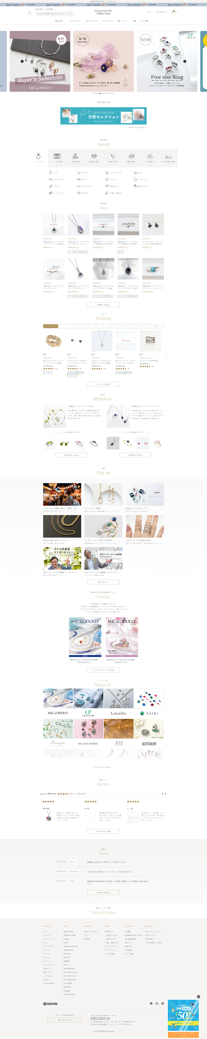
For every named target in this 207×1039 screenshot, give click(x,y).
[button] (22, 61)
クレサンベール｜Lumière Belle (138, 540)
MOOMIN (67, 957)
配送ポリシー (129, 946)
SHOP (66, 926)
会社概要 (128, 931)
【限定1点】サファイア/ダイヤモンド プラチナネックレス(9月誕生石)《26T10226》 (53, 243)
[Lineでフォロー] (162, 1003)
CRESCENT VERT (72, 358)
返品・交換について (112, 943)
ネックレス (85, 173)
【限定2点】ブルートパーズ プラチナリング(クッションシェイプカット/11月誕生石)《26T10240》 (153, 287)
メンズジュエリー (59, 193)
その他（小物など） (116, 193)
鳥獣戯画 (66, 961)
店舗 (134, 21)
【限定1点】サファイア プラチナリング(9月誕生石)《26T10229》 (128, 243)
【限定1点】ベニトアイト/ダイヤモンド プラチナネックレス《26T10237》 (78, 287)
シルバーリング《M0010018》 (149, 361)
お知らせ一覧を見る (103, 892)
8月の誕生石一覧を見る (71, 455)
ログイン (87, 935)
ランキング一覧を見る (103, 384)
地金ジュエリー (143, 186)
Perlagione (67, 991)
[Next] (165, 353)
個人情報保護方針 (130, 939)
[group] (103, 5)
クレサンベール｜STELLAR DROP (98, 540)
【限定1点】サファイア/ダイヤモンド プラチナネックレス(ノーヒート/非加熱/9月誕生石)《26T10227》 (78, 243)
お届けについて (111, 939)
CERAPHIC (149, 939)
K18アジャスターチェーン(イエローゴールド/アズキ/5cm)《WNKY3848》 (125, 362)
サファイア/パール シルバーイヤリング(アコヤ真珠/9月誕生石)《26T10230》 (152, 243)
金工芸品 (84, 193)
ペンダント (81, 326)
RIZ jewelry (67, 954)
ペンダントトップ (115, 173)
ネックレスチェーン (88, 186)
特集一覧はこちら (103, 582)
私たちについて (91, 21)
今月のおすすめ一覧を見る (136, 127)
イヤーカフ (113, 179)
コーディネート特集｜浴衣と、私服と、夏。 (60, 508)
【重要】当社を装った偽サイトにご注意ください (106, 862)
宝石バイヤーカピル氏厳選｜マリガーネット (60, 572)
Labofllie (66, 939)
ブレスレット (142, 179)
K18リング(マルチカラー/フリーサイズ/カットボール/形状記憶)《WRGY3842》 (53, 362)
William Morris (68, 950)
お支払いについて (112, 935)
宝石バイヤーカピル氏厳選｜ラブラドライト (101, 572)
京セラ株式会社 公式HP (154, 943)
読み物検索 (50, 9)
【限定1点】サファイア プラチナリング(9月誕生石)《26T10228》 (103, 243)
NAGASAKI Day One (71, 972)
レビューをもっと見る (103, 831)
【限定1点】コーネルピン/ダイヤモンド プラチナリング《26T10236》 (53, 287)
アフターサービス (110, 950)
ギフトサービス (107, 21)
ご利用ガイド (109, 931)
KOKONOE (67, 987)
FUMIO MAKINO (69, 994)
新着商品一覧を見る (103, 305)
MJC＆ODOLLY (69, 931)
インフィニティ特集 (92, 508)
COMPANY (129, 926)
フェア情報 (144, 21)
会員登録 (87, 939)
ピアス (140, 173)
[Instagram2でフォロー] (157, 1003)
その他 (156, 326)
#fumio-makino (74, 872)
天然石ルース (113, 186)
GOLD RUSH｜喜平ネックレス (55, 540)
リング (55, 173)
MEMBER (87, 926)
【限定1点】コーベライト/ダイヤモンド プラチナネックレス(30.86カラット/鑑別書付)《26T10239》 (128, 287)
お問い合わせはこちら (65, 1020)
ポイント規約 (129, 954)
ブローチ (56, 186)
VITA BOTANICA (70, 976)
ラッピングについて (111, 946)
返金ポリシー (129, 943)
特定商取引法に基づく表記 (133, 935)
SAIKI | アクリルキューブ (136, 508)
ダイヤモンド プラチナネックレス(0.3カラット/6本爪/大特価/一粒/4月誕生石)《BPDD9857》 (101, 362)
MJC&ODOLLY (47, 239)
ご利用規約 (128, 950)
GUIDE (107, 926)
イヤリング (85, 179)
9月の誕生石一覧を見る (135, 455)
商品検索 (40, 9)
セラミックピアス (59, 179)
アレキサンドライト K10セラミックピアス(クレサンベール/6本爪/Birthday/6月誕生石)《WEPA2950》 (77, 362)
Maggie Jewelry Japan (146, 358)
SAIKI (66, 943)
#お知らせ (73, 862)
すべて (51, 326)
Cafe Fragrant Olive (70, 980)
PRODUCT (47, 926)
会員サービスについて (91, 931)
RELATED (149, 926)
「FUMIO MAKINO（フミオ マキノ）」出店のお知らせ (109, 871)
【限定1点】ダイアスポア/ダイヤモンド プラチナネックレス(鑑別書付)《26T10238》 (103, 287)
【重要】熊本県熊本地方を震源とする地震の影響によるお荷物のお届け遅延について (117, 883)
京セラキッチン (150, 935)
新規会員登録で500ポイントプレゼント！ (103, 1)
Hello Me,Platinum (69, 968)
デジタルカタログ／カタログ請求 (103, 670)
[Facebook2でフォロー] (151, 1003)
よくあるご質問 (109, 954)
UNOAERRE (68, 983)
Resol (65, 965)
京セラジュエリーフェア (153, 931)
